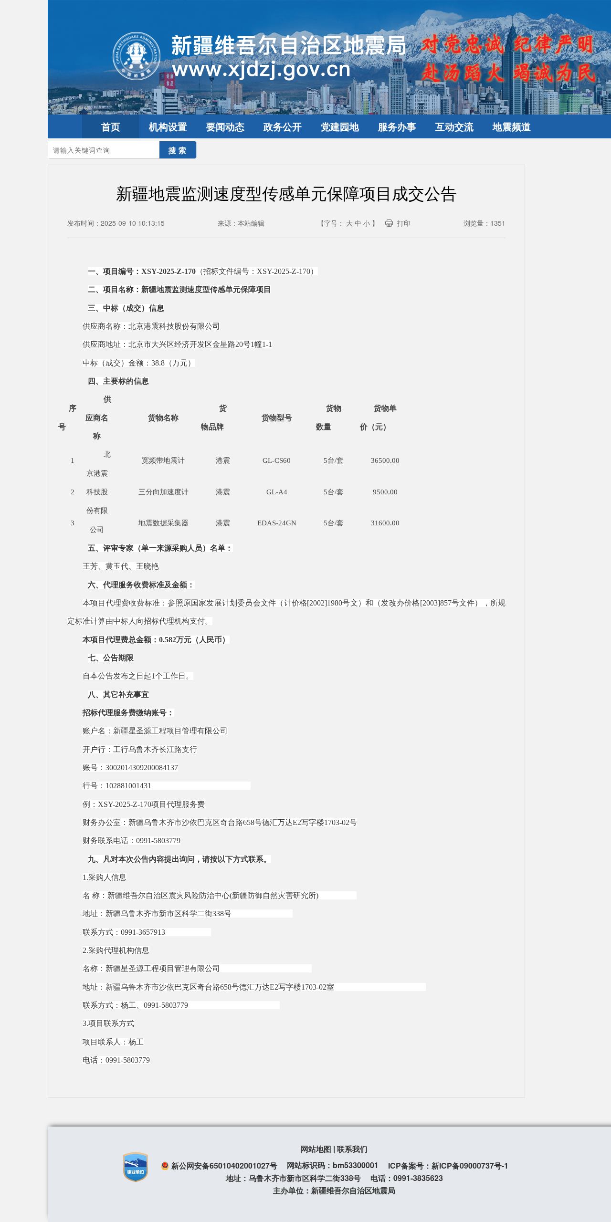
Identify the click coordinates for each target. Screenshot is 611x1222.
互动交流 (454, 126)
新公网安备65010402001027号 (224, 1165)
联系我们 (352, 1148)
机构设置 (168, 126)
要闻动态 (225, 126)
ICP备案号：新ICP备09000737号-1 (448, 1165)
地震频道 (512, 126)
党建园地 (340, 126)
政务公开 (282, 126)
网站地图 (316, 1148)
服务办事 (397, 126)
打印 (404, 223)
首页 (110, 126)
